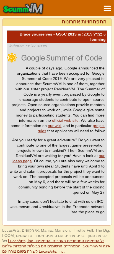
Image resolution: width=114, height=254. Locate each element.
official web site (65, 120)
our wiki (54, 125)
